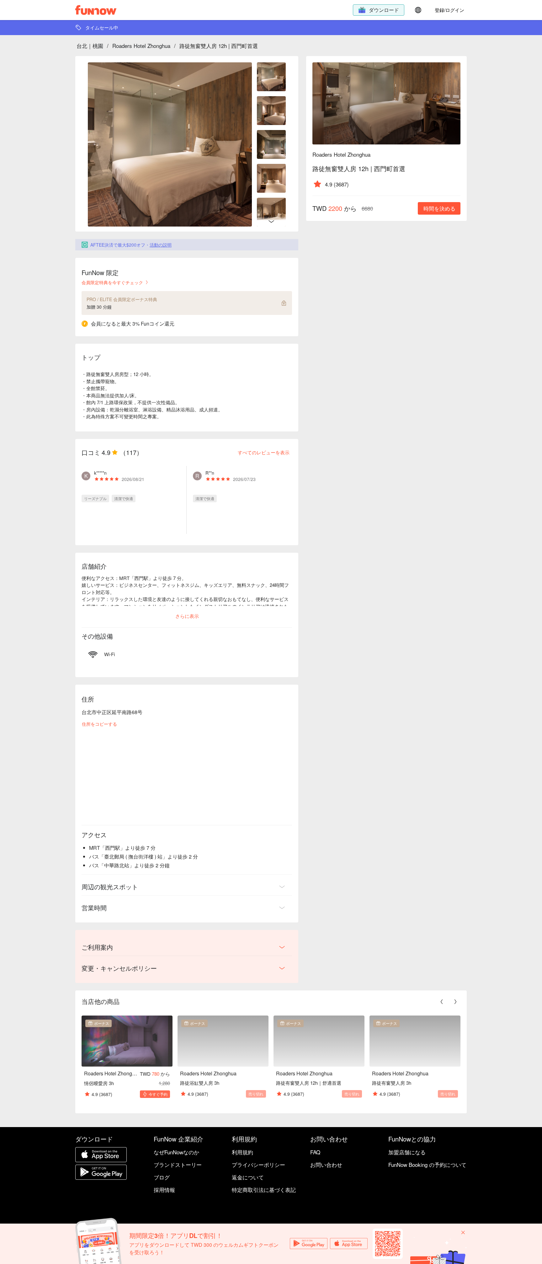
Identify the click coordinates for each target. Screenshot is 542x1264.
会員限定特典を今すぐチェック (112, 282)
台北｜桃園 (90, 46)
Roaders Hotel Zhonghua (141, 46)
